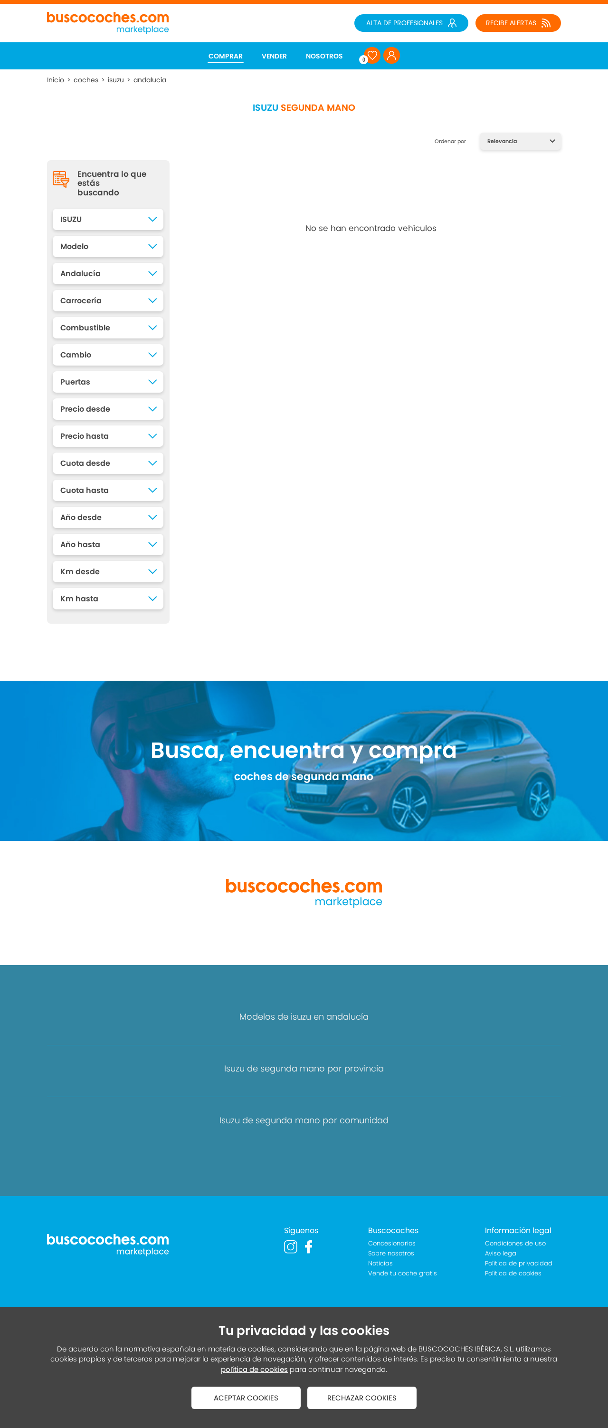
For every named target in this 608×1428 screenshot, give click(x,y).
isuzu (116, 80)
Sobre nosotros (391, 1253)
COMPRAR (226, 56)
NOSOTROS (324, 56)
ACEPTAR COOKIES (246, 1398)
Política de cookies (513, 1273)
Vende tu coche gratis (402, 1273)
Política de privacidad (518, 1263)
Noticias (380, 1263)
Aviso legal (501, 1253)
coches (86, 80)
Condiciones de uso (515, 1243)
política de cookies (254, 1369)
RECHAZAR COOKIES (362, 1398)
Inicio (55, 80)
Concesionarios (392, 1243)
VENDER (274, 56)
